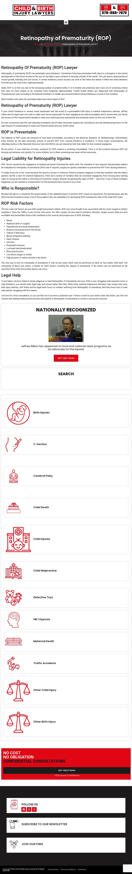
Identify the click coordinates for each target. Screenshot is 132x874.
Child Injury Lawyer (51, 44)
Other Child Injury (44, 690)
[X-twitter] (34, 809)
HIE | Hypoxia (41, 619)
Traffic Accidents (44, 663)
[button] (66, 22)
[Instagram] (29, 809)
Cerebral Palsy (43, 476)
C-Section (40, 444)
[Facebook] (23, 809)
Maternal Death (43, 641)
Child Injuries (41, 539)
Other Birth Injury (44, 721)
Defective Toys (43, 597)
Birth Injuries (41, 412)
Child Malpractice (45, 570)
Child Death (41, 507)
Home (37, 44)
